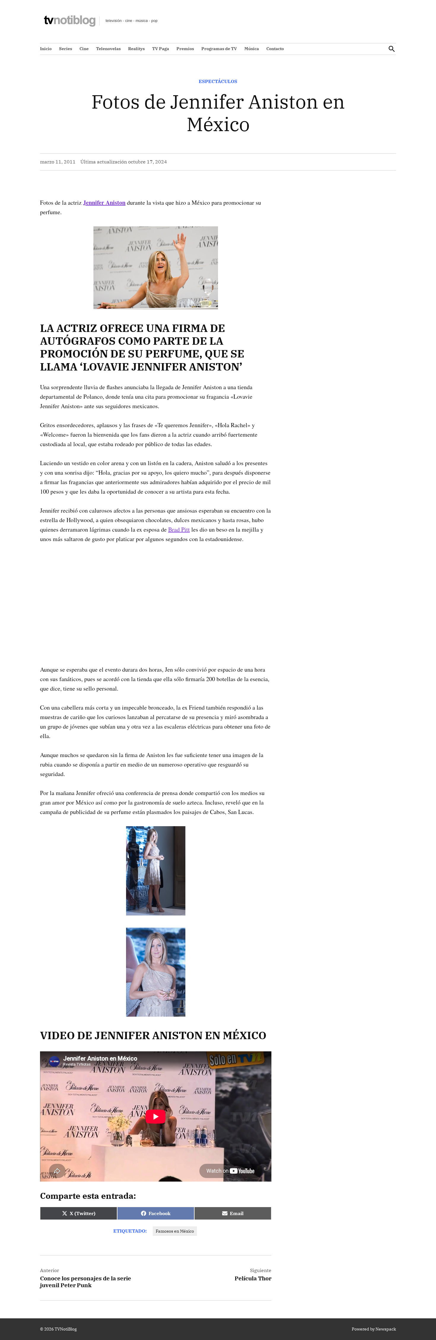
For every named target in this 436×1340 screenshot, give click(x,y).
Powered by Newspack (374, 1329)
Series (65, 48)
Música (251, 48)
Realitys (136, 48)
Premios (185, 48)
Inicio (46, 48)
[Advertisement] (155, 594)
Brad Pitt (179, 529)
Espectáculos (218, 81)
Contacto (275, 48)
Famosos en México (175, 1231)
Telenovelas (108, 48)
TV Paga (160, 48)
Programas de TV (219, 48)
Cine (84, 48)
